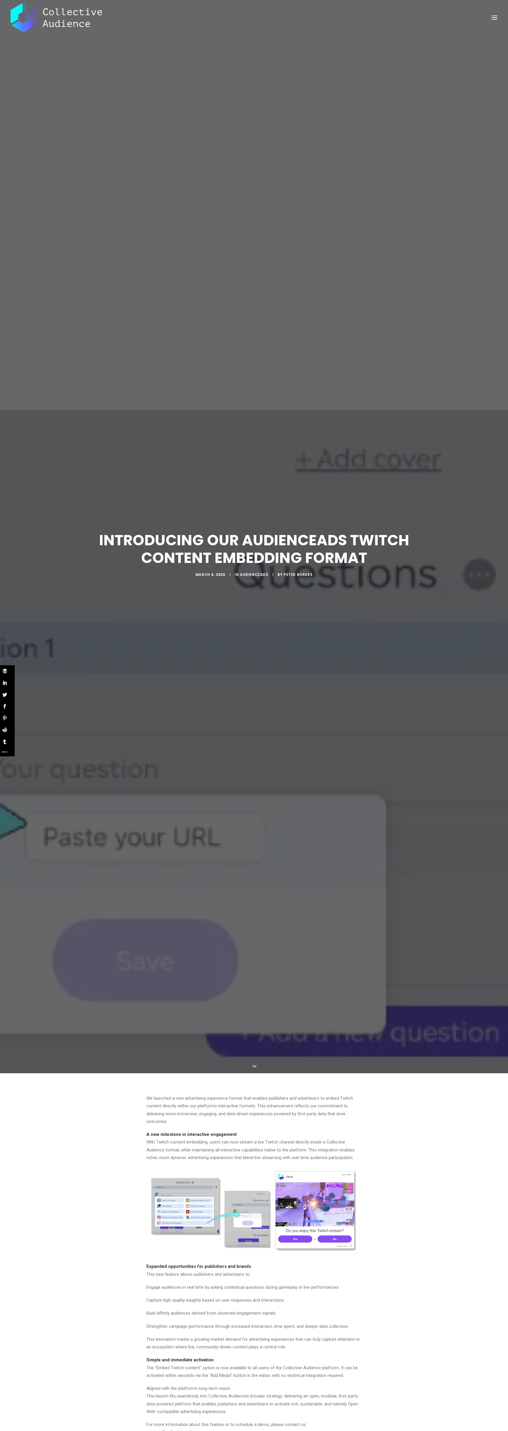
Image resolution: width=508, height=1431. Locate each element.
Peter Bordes (298, 574)
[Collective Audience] (56, 17)
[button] (494, 17)
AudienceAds (254, 574)
